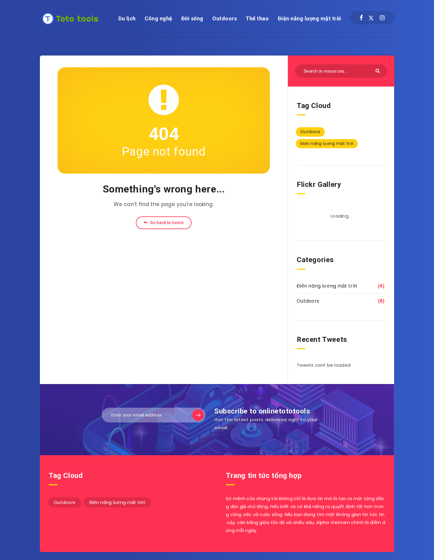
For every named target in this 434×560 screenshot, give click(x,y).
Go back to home (166, 222)
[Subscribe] (198, 415)
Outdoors (224, 18)
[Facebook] (361, 17)
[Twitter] (371, 17)
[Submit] (378, 70)
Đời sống (192, 18)
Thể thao (257, 18)
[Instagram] (382, 17)
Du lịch (127, 18)
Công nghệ (158, 18)
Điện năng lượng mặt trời (309, 18)
